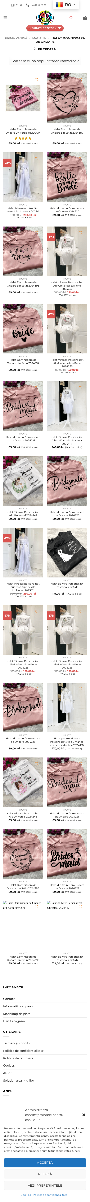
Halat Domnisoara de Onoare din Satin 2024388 (23, 886)
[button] (84, 1115)
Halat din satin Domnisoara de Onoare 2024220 (67, 210)
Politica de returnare (18, 1058)
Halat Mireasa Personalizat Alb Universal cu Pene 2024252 (67, 285)
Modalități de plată (17, 1014)
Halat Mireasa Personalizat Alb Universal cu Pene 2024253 (67, 664)
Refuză (45, 1174)
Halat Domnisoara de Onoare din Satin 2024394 (23, 361)
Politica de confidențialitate (50, 1194)
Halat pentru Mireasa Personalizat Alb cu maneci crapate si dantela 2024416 (67, 741)
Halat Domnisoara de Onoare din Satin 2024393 (23, 284)
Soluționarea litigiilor (18, 1080)
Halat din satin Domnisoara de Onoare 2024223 (23, 740)
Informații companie (18, 1006)
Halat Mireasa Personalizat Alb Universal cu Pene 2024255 (23, 664)
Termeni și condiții (16, 1043)
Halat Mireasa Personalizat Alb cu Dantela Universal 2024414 (67, 440)
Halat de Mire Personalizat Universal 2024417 (67, 958)
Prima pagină (16, 38)
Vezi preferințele (45, 1185)
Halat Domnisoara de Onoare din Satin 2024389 (67, 131)
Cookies (26, 1194)
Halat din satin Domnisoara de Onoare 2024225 (23, 439)
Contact (9, 999)
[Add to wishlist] (36, 79)
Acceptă (45, 1162)
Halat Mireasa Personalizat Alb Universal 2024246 (23, 815)
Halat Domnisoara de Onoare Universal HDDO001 (23, 131)
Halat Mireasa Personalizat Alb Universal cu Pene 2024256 (67, 363)
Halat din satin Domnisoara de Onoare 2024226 (67, 514)
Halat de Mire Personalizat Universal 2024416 (67, 585)
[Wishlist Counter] (74, 17)
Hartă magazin (14, 1021)
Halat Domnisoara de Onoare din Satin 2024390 (23, 958)
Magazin (39, 38)
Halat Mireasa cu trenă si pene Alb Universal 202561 (23, 210)
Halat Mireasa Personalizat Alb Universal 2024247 (23, 514)
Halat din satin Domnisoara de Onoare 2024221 (67, 815)
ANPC (7, 1073)
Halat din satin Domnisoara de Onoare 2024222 (67, 886)
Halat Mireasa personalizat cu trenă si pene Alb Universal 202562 (23, 587)
